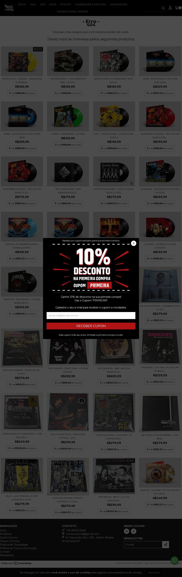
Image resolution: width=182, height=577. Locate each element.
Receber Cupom (91, 326)
